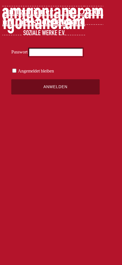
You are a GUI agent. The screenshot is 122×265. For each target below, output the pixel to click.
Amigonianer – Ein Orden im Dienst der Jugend (52, 16)
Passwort (19, 51)
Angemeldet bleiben (35, 71)
